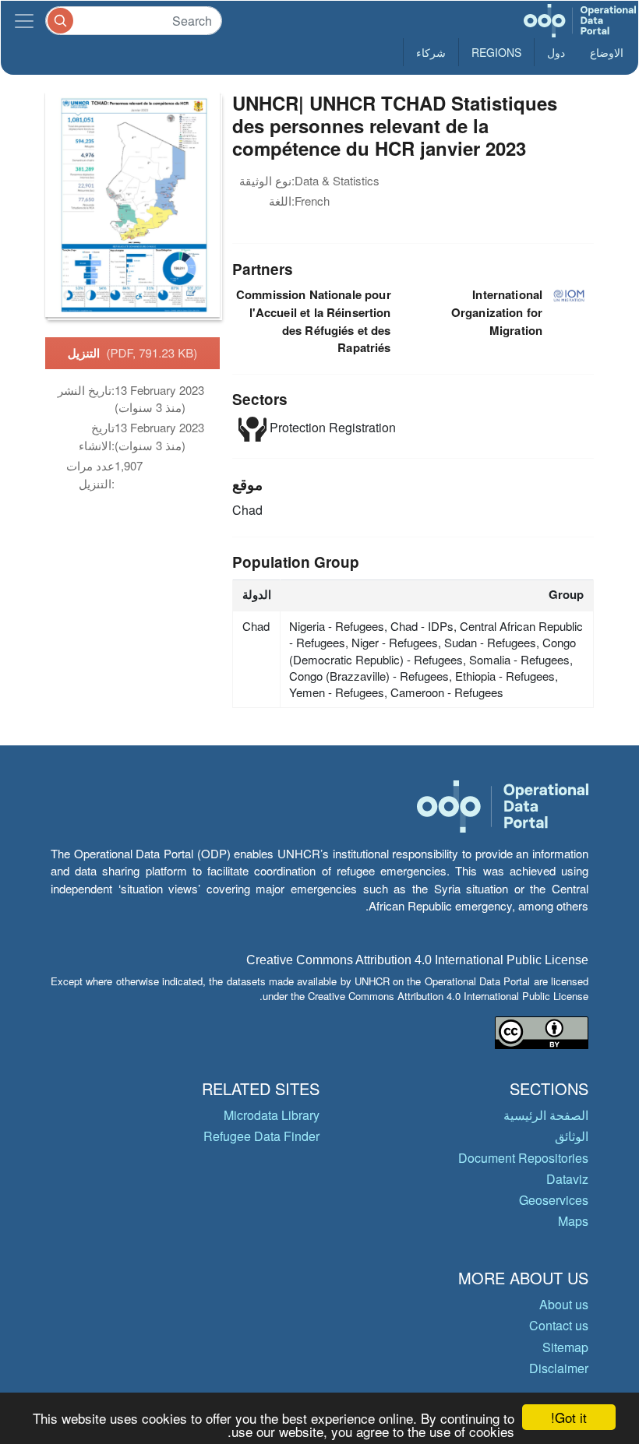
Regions (496, 52)
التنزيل (133, 352)
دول (556, 52)
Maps (573, 1221)
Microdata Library (272, 1115)
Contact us (558, 1325)
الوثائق (571, 1136)
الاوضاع (606, 52)
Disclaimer (558, 1368)
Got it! (569, 1417)
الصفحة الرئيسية (545, 1115)
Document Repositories (523, 1158)
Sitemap (565, 1347)
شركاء (431, 52)
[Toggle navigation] (24, 20)
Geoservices (553, 1200)
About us (563, 1304)
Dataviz (567, 1179)
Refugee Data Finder (261, 1136)
